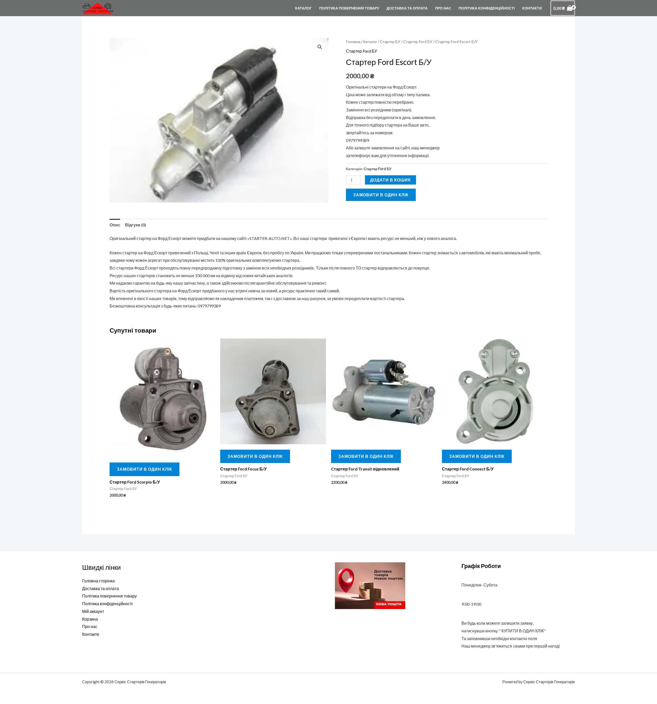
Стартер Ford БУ (417, 41)
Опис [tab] (115, 224)
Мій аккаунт (93, 611)
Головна (353, 41)
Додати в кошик (390, 179)
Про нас (443, 8)
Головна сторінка (98, 580)
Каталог (303, 8)
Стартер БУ (390, 41)
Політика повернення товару (349, 8)
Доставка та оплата (407, 8)
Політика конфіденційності (487, 8)
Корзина (90, 618)
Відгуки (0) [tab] (135, 224)
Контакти (532, 8)
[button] (319, 47)
